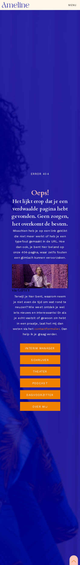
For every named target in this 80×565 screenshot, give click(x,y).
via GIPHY (21, 290)
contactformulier (47, 328)
